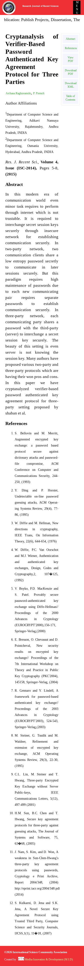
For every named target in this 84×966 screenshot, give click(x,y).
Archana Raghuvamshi (18, 93)
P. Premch (38, 93)
